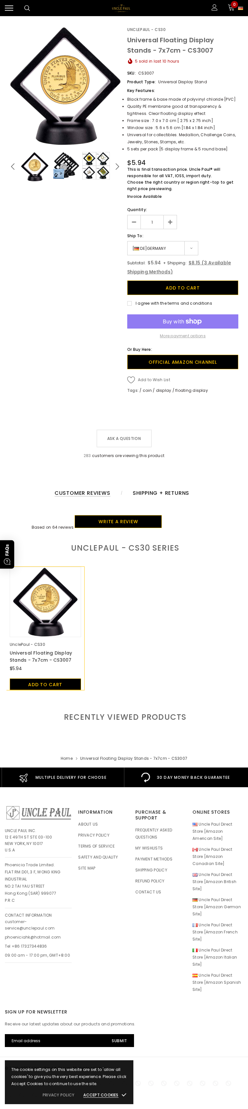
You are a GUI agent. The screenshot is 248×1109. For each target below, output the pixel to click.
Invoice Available (144, 196)
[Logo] (121, 8)
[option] (65, 86)
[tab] (124, 717)
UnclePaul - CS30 (146, 29)
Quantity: (137, 209)
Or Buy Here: (139, 349)
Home (67, 758)
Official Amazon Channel (183, 362)
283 (87, 455)
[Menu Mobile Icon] (9, 8)
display (163, 390)
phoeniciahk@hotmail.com (33, 937)
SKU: (131, 73)
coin (147, 390)
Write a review (118, 521)
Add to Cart (45, 684)
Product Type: (141, 82)
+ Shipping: (174, 263)
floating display (191, 390)
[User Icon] (215, 8)
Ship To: (135, 236)
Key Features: (141, 90)
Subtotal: (136, 263)
